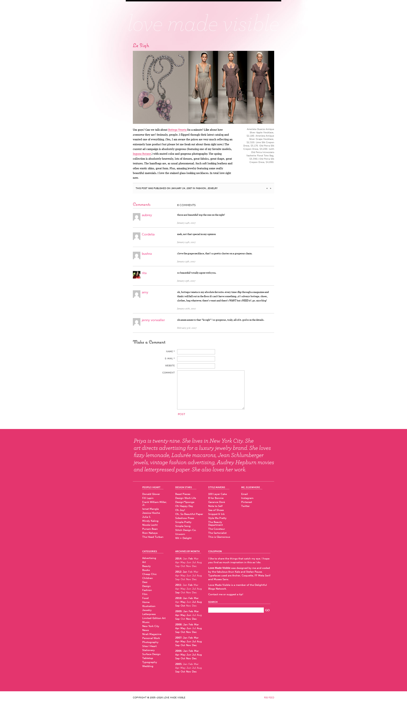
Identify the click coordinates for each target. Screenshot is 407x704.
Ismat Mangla (150, 508)
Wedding (147, 666)
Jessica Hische (151, 512)
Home (146, 602)
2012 (178, 571)
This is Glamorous (219, 536)
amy (145, 292)
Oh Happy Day (184, 506)
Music (146, 622)
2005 (178, 664)
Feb (190, 558)
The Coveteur (216, 528)
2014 (178, 558)
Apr (177, 615)
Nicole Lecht (150, 524)
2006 (178, 650)
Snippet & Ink (216, 514)
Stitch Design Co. (185, 530)
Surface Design (151, 654)
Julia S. (146, 516)
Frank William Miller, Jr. (154, 503)
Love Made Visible (203, 20)
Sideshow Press (184, 518)
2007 (178, 637)
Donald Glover (151, 494)
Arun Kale (234, 571)
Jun (189, 615)
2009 (178, 611)
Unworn (180, 534)
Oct (183, 605)
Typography (149, 662)
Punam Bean (150, 528)
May (183, 601)
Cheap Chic (149, 574)
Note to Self (215, 506)
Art (144, 562)
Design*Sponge (184, 502)
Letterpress (149, 614)
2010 (178, 598)
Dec (194, 618)
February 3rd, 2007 (187, 328)
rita (144, 273)
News (145, 630)
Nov (188, 618)
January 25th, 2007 (186, 261)
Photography (150, 642)
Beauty (146, 566)
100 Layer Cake (217, 494)
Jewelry (213, 188)
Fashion (201, 188)
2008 (178, 624)
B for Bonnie (216, 498)
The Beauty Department (215, 523)
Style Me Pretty (217, 518)
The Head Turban (152, 536)
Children (147, 578)
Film (144, 594)
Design (146, 586)
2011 (178, 585)
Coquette (247, 575)
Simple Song (183, 526)
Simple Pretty (183, 522)
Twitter (245, 506)
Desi (144, 582)
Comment (168, 372)
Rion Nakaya (150, 532)
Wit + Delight (183, 538)
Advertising (149, 558)
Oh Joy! (180, 510)
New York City (150, 626)
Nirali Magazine (151, 634)
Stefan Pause (254, 571)
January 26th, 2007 (186, 308)
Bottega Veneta (177, 130)
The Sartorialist (217, 532)
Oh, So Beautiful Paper (189, 514)
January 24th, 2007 (186, 223)
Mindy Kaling (150, 520)
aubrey (147, 215)
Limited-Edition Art (154, 618)
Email (244, 494)
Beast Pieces (182, 494)
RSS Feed (269, 697)
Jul (194, 601)
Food (145, 598)
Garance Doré (216, 502)
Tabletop (147, 658)
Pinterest (246, 502)
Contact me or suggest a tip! (225, 594)
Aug (199, 601)
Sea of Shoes (216, 510)
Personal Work (151, 638)
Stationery (148, 650)
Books (146, 570)
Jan (185, 571)
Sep (177, 592)
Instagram (247, 498)
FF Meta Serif (262, 575)
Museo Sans (221, 579)
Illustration (148, 606)
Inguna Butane (142, 154)
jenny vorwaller (153, 320)
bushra (147, 254)
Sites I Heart (149, 646)
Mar (196, 598)
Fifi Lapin (148, 498)
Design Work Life (185, 498)
